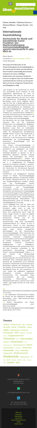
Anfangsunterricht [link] (16, 324)
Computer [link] (22, 327)
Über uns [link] (18, 412)
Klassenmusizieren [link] (7, 345)
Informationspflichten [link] (18, 420)
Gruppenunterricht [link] (16, 336)
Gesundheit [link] (29, 332)
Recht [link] (8, 360)
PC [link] (32, 357)
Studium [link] (10, 363)
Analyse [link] (6, 324)
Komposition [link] (18, 347)
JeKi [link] (26, 342)
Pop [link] (4, 360)
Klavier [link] (29, 345)
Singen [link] (24, 360)
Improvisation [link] (26, 339)
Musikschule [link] (10, 356)
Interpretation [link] (16, 342)
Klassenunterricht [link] (19, 345)
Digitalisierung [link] (15, 330)
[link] (18, 10)
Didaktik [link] (29, 327)
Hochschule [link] (9, 339)
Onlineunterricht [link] (24, 357)
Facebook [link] (18, 414)
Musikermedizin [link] (8, 353)
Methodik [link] (17, 350)
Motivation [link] (24, 350)
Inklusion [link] (6, 342)
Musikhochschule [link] (21, 353)
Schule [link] (19, 360)
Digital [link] (6, 330)
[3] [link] (10, 284)
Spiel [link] (4, 362)
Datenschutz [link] (18, 424)
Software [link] (29, 360)
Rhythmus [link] (14, 360)
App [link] (23, 324)
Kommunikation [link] (8, 348)
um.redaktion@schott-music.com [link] (19, 392)
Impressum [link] (18, 418)
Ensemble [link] (22, 333)
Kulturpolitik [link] (8, 350)
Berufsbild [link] (6, 327)
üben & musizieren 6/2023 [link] (21, 58)
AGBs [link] (18, 422)
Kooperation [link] (27, 348)
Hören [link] (17, 339)
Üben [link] (18, 363)
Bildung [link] (14, 327)
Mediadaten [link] (18, 416)
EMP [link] (16, 333)
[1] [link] (33, 112)
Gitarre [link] (5, 335)
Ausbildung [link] (29, 324)
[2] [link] (22, 158)
